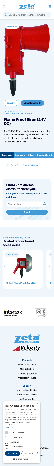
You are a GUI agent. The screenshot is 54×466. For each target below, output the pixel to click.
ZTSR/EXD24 (12, 26)
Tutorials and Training (27, 394)
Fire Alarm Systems (13, 111)
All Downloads (27, 399)
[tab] (7, 155)
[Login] (4, 6)
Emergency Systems (27, 373)
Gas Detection (27, 369)
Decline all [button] (29, 453)
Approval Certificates (27, 390)
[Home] (27, 338)
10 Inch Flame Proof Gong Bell (21, 283)
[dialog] (21, 432)
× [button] (37, 404)
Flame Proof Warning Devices (18, 113)
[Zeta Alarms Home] (27, 6)
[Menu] (49, 6)
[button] (4, 267)
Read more (9, 427)
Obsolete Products (27, 378)
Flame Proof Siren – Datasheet (25, 165)
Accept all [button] (12, 453)
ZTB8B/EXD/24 (12, 254)
